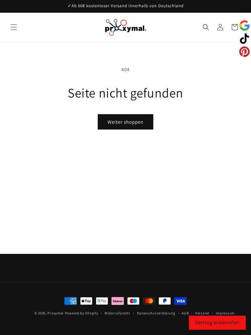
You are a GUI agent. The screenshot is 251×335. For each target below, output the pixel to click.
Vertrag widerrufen (217, 322)
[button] (14, 27)
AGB (185, 313)
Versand (202, 313)
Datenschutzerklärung (156, 313)
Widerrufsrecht (117, 313)
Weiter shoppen (125, 122)
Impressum (225, 313)
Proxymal (55, 313)
